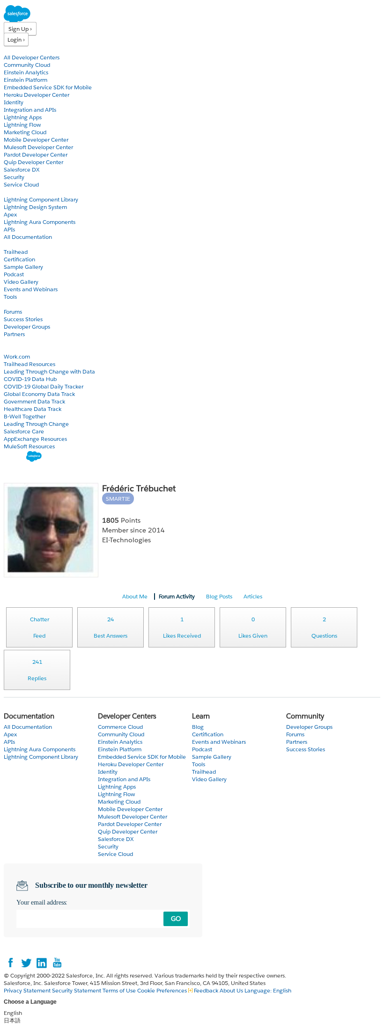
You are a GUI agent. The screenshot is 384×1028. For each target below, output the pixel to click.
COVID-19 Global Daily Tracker (43, 386)
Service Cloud (21, 184)
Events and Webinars (31, 289)
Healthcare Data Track (32, 409)
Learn (11, 244)
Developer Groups (27, 327)
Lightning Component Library (41, 199)
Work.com (17, 356)
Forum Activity (177, 596)
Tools (10, 297)
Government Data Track (34, 401)
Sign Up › (20, 29)
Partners (14, 334)
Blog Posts (219, 596)
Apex (10, 214)
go (176, 918)
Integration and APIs (30, 110)
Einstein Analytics (26, 72)
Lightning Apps (23, 117)
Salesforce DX (21, 169)
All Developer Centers (31, 57)
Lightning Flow (22, 125)
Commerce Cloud (120, 727)
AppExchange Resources (35, 439)
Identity (13, 102)
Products (16, 50)
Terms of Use (119, 990)
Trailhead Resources (29, 364)
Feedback (206, 990)
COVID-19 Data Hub (30, 379)
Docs (10, 192)
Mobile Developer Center (36, 140)
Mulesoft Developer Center (38, 147)
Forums (13, 312)
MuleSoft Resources (29, 446)
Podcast (14, 274)
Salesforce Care (24, 431)
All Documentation (28, 237)
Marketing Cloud (25, 132)
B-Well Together (24, 416)
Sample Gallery (23, 267)
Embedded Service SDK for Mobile (48, 87)
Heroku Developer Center (36, 95)
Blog (10, 341)
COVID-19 (17, 349)
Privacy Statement (28, 990)
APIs (9, 229)
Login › (16, 39)
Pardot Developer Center (35, 154)
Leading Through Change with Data (49, 371)
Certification (19, 259)
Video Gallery (21, 282)
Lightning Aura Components (39, 222)
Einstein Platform (25, 80)
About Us (231, 990)
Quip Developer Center (33, 162)
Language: (267, 990)
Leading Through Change (36, 424)
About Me (135, 596)
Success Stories (23, 319)
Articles (253, 596)
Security (14, 177)
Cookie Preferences (162, 990)
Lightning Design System (35, 207)
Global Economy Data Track (39, 394)
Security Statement (77, 990)
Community (20, 304)
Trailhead (16, 252)
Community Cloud (27, 65)
